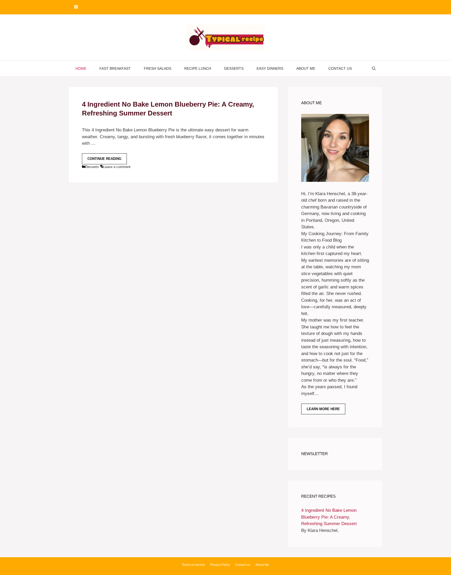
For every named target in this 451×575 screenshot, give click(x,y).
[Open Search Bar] (373, 68)
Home (80, 68)
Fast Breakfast (115, 68)
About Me (305, 68)
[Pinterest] (76, 7)
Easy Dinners (270, 68)
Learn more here (323, 409)
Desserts (234, 68)
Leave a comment (116, 167)
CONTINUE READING (104, 159)
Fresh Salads (157, 68)
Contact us (340, 68)
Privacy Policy (220, 565)
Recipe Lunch (197, 68)
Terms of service (193, 565)
